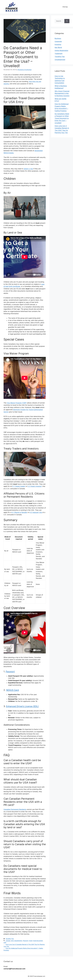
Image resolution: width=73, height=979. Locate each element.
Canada (8, 940)
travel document (38, 940)
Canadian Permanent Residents (15, 809)
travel (30, 940)
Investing (58, 44)
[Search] (66, 21)
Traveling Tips (10, 938)
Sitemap (65, 7)
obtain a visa (28, 169)
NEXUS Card (12, 690)
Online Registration (61, 50)
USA (5, 942)
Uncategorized (60, 59)
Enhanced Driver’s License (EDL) (22, 706)
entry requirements (16, 940)
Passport (10, 671)
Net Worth (58, 47)
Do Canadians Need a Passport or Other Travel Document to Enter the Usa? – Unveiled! (62, 118)
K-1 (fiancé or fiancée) (19, 512)
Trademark (58, 53)
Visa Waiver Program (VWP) (17, 403)
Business (58, 38)
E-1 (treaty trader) (18, 486)
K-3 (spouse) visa (36, 512)
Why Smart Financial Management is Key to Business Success (62, 93)
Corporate (58, 41)
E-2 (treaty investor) (35, 486)
